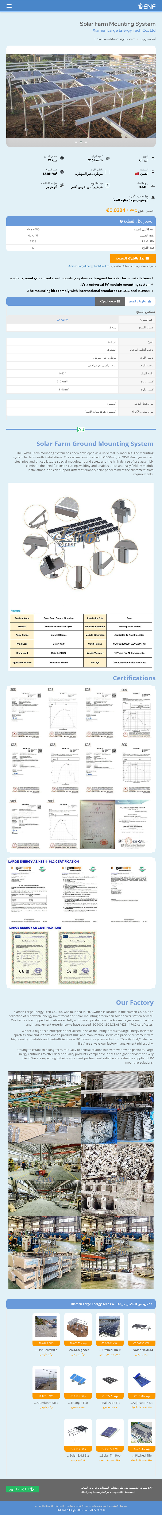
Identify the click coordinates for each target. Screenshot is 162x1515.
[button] (86, 142)
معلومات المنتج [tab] (138, 301)
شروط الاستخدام (118, 1506)
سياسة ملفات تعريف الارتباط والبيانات (86, 1506)
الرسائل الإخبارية (44, 1506)
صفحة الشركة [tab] (108, 301)
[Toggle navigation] (9, 4)
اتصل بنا (59, 1506)
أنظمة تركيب (148, 39)
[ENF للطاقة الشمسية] (146, 7)
